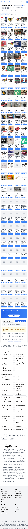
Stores (2, 499)
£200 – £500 (4, 438)
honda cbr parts (6, 421)
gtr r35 (4, 382)
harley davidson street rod (20, 393)
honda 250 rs (5, 410)
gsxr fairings (19, 377)
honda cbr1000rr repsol (20, 421)
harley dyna (19, 397)
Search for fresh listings (20, 329)
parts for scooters (7, 354)
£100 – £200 (23, 435)
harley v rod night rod (6, 406)
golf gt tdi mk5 (15, 345)
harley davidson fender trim (6, 389)
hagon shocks (19, 382)
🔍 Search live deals (20, 321)
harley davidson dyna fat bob (20, 385)
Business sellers (18, 495)
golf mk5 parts (4, 346)
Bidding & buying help (6, 497)
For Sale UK (5, 2)
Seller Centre (18, 497)
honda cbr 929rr (20, 416)
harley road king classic (6, 402)
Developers (3, 507)
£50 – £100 (15, 435)
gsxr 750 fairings (6, 377)
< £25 (3, 435)
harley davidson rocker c (6, 393)
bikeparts (4, 358)
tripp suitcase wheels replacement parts (7, 368)
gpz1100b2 (3, 348)
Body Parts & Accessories (7, 11)
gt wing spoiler (6, 379)
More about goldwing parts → (14, 341)
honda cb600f (5, 414)
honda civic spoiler (7, 429)
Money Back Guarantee (6, 495)
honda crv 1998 (19, 429)
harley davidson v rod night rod (6, 398)
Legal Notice (4, 493)
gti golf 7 (18, 379)
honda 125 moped (20, 405)
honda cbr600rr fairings (6, 425)
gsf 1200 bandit (10, 348)
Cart (2, 501)
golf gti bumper (23, 345)
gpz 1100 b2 (18, 346)
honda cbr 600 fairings (6, 417)
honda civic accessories (19, 425)
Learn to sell (18, 493)
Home (3, 10)
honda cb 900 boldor (19, 410)
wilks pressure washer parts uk (20, 355)
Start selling (18, 491)
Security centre (4, 509)
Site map (3, 511)
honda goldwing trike (20, 363)
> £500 (11, 438)
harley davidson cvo (7, 384)
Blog (16, 511)
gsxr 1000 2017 (24, 348)
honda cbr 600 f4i (20, 414)
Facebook (17, 509)
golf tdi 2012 (12, 346)
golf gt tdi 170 (7, 345)
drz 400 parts (19, 367)
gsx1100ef (17, 348)
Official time (4, 513)
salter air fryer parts (19, 359)
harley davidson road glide (20, 389)
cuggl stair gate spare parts (6, 363)
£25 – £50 (9, 435)
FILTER (5, 14)
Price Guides (4, 491)
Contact (17, 507)
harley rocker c (19, 401)
